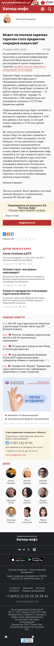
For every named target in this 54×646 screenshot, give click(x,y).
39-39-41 (33, 451)
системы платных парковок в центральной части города (24, 68)
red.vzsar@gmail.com (16, 454)
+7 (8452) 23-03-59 (15, 451)
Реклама (40, 587)
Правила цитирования (33, 590)
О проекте (14, 587)
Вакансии (28, 587)
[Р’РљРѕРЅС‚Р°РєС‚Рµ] (4, 234)
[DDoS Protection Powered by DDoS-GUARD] (27, 642)
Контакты (14, 590)
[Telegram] (12, 234)
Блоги (6, 463)
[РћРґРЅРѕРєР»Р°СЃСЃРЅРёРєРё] (8, 234)
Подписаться (27, 222)
